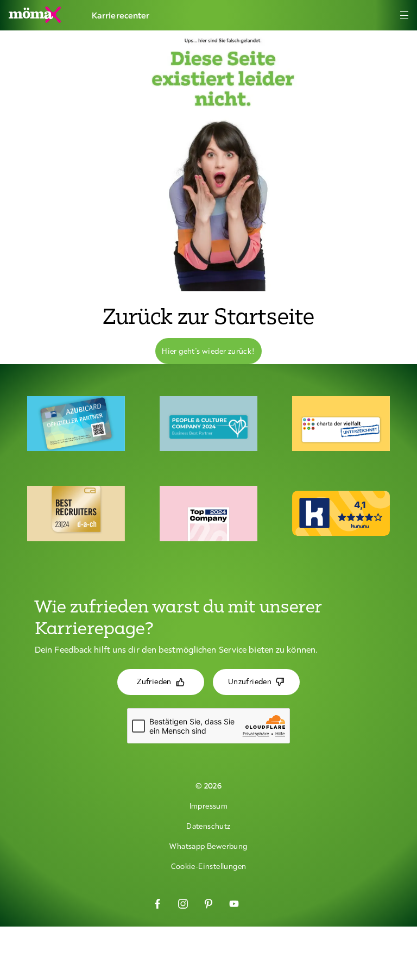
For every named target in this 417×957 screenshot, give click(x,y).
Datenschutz (208, 826)
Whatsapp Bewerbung (208, 846)
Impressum (208, 806)
